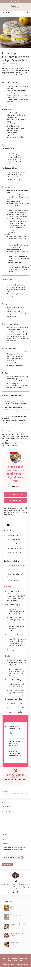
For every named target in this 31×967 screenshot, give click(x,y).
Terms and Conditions (18, 958)
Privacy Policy (6, 958)
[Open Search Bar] (27, 13)
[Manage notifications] (3, 964)
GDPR (26, 958)
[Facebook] (11, 1)
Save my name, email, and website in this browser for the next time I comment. (15, 849)
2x (10, 525)
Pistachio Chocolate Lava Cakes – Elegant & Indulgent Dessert (15, 793)
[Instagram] (15, 1)
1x (7, 525)
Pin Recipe (17, 500)
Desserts (6, 791)
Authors (21, 960)
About (9, 960)
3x (13, 525)
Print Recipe (17, 494)
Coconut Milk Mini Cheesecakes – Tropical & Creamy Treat (15, 795)
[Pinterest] (18, 1)
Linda (15, 881)
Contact (15, 960)
